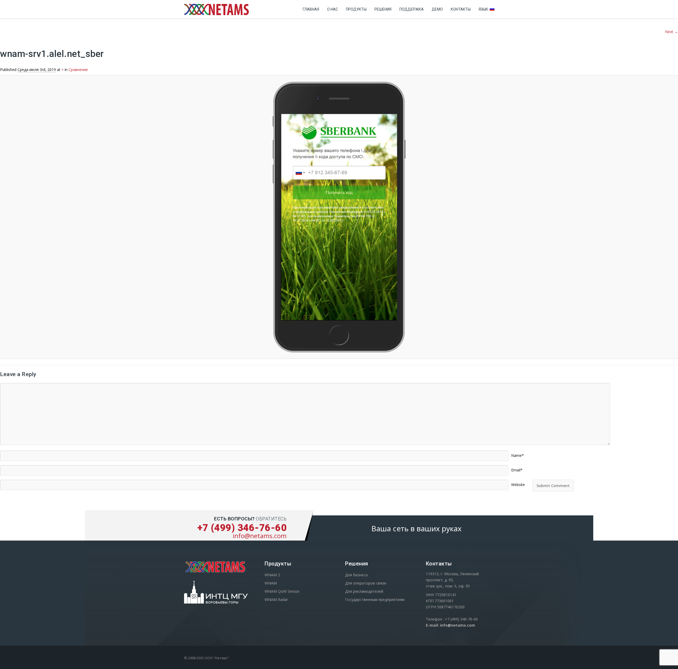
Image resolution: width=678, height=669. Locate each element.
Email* (517, 468)
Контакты (461, 9)
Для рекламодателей (364, 591)
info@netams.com (260, 535)
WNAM (271, 583)
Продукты (356, 9)
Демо (437, 9)
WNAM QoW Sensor (282, 591)
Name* (517, 453)
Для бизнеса (356, 574)
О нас (332, 9)
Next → (671, 31)
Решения (382, 9)
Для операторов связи (365, 583)
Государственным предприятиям (374, 599)
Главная (311, 9)
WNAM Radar (276, 599)
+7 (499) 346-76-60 (242, 527)
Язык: (484, 9)
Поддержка (411, 9)
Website (518, 483)
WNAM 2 (272, 574)
